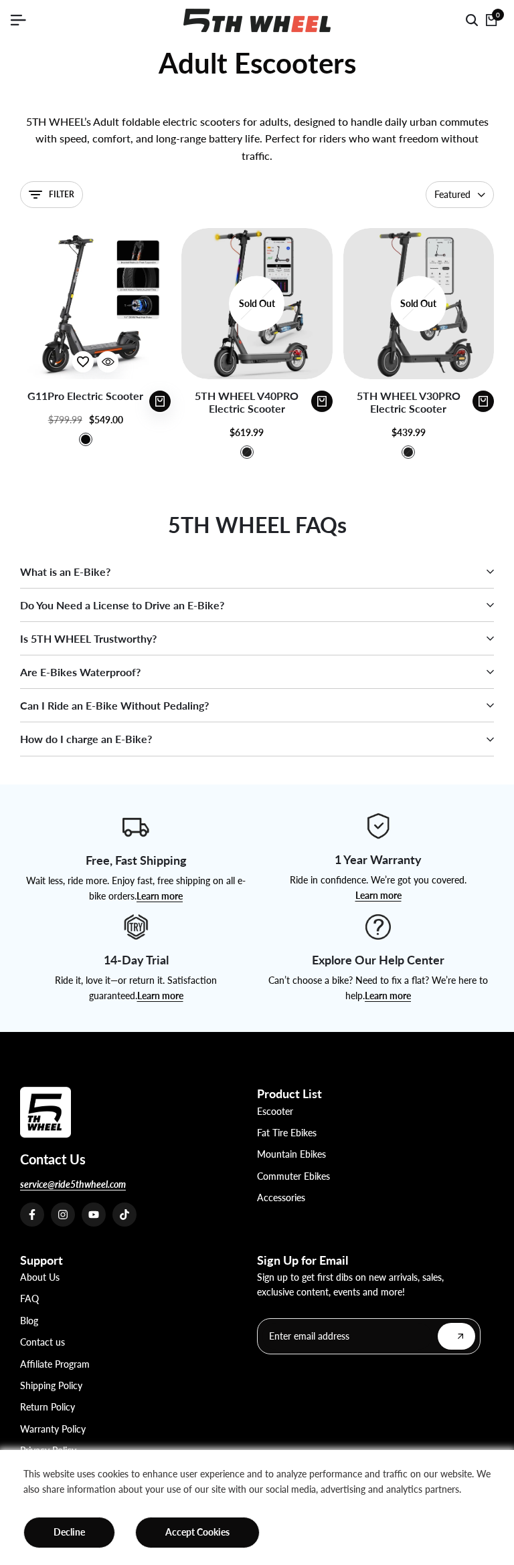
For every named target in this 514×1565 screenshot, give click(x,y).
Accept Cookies (197, 1532)
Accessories (281, 1197)
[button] (83, 362)
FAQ (29, 1298)
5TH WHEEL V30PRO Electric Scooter (408, 402)
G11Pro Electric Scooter (85, 395)
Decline (69, 1532)
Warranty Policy (53, 1429)
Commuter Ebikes (293, 1176)
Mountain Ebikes (291, 1154)
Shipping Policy (51, 1385)
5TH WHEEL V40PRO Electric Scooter (246, 402)
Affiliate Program (55, 1364)
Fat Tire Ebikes (287, 1132)
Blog (29, 1320)
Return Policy (47, 1407)
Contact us (42, 1342)
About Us (40, 1277)
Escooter (275, 1111)
